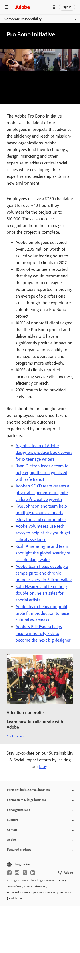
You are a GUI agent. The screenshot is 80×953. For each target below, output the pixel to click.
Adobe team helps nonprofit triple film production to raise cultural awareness (42, 613)
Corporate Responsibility (23, 19)
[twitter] (25, 872)
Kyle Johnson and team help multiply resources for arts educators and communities (41, 512)
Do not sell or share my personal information (31, 892)
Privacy (62, 880)
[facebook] (9, 872)
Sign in (67, 7)
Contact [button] (12, 830)
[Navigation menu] (6, 7)
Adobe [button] (11, 840)
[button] (53, 7)
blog (43, 766)
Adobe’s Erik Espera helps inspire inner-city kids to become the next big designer (43, 633)
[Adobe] (22, 7)
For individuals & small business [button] (28, 790)
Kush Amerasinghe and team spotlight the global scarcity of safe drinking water (43, 553)
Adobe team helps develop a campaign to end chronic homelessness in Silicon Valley (44, 573)
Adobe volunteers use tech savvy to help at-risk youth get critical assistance (43, 532)
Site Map (64, 892)
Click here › (15, 736)
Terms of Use (14, 886)
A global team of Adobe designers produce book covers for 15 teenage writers (44, 452)
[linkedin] (32, 872)
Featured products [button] (19, 850)
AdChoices (16, 898)
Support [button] (12, 820)
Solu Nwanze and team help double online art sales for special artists (41, 593)
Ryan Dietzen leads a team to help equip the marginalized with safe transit (42, 472)
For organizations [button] (18, 810)
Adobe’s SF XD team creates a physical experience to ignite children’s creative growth (42, 492)
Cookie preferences (34, 886)
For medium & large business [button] (26, 800)
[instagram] (17, 872)
